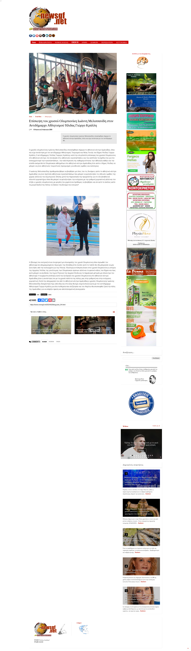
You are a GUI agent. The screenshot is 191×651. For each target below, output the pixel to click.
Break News (38, 116)
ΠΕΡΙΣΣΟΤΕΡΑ (107, 42)
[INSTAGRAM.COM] (40, 36)
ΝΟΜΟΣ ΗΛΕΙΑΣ (61, 42)
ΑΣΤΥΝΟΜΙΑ (121, 42)
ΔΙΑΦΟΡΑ (94, 42)
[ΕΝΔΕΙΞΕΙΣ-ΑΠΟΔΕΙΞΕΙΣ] (50, 36)
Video (125, 426)
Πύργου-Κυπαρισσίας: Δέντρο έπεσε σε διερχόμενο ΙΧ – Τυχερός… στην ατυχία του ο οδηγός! (94, 330)
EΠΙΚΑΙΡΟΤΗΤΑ (45, 42)
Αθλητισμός (48, 116)
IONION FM (75, 42)
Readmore (141, 450)
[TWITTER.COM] (33, 36)
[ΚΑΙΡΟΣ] (46, 36)
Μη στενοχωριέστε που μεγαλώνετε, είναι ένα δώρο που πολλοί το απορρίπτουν (50, 330)
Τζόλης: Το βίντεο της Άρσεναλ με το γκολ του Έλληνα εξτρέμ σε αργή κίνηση (141, 443)
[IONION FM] (53, 36)
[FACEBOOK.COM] (30, 36)
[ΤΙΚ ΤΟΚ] (43, 36)
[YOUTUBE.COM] (37, 36)
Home (34, 42)
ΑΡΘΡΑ (84, 42)
